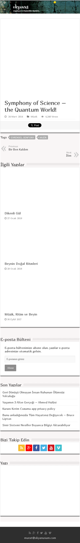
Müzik (34, 116)
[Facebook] (36, 448)
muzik (43, 137)
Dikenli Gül (13, 213)
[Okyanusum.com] (40, 7)
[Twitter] (43, 448)
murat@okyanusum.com (40, 538)
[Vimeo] (58, 448)
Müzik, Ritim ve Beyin (21, 314)
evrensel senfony (22, 137)
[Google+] (29, 448)
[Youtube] (51, 448)
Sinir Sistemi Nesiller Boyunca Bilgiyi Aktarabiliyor (36, 425)
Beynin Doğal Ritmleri (21, 264)
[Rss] (21, 448)
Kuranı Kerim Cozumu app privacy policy (28, 408)
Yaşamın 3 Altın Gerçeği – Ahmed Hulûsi (29, 402)
